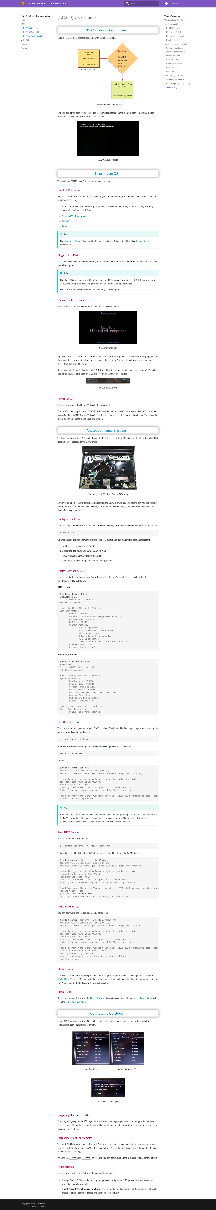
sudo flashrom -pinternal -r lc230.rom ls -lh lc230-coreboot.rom (109, 878)
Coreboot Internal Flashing (175, 44)
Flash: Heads (171, 72)
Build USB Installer (174, 28)
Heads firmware (97, 998)
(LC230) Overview (30, 28)
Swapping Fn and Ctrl (175, 79)
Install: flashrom (173, 56)
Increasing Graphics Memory (178, 83)
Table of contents (172, 16)
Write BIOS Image (174, 64)
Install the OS (172, 40)
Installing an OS (171, 24)
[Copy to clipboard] (155, 532)
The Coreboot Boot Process (175, 20)
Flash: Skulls (171, 68)
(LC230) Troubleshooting (33, 36)
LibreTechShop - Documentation (35, 16)
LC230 (23, 24)
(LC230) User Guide (31, 32)
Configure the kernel (174, 48)
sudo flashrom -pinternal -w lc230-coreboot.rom (109, 939)
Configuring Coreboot (173, 75)
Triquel (65, 226)
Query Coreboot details (175, 52)
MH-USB (25, 40)
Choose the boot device (175, 36)
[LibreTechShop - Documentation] (22, 3)
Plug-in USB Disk (173, 32)
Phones (24, 48)
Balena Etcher (142, 241)
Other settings (172, 87)
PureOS (65, 221)
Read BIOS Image (173, 60)
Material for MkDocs (38, 1207)
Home (23, 20)
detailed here (63, 979)
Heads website (142, 998)
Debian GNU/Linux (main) (74, 216)
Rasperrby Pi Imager (73, 241)
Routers (24, 44)
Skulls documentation (76, 1002)
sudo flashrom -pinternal (109, 783)
